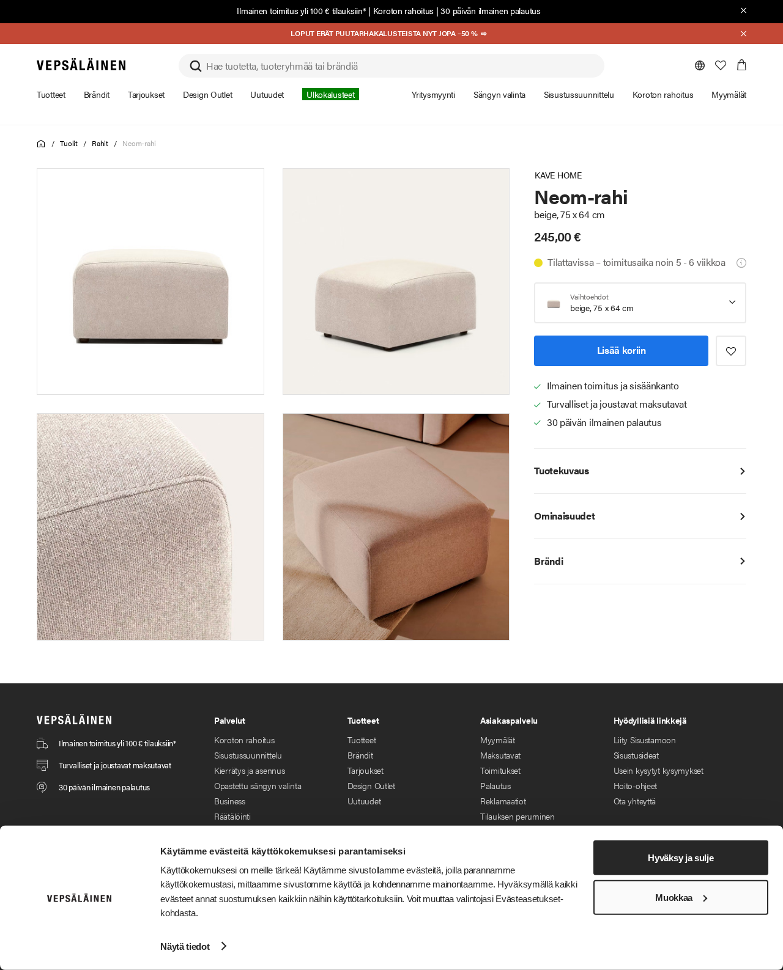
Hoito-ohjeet (636, 785)
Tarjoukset (365, 770)
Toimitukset (500, 770)
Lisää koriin (621, 350)
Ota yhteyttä (635, 801)
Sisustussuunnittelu (248, 755)
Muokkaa (673, 897)
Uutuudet (364, 801)
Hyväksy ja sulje (680, 858)
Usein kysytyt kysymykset (658, 770)
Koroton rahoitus (403, 10)
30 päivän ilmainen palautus (490, 10)
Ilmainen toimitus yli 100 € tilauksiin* (301, 10)
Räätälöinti (232, 816)
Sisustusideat (636, 755)
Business (229, 801)
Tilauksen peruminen (517, 816)
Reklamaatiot (503, 801)
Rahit (100, 143)
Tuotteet (361, 739)
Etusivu (41, 144)
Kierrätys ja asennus (249, 770)
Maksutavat (500, 755)
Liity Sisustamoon (645, 739)
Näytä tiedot (184, 946)
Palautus (495, 785)
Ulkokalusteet (330, 94)
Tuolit (69, 143)
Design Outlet (371, 785)
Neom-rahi (139, 143)
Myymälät (497, 739)
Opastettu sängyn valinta (257, 785)
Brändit (360, 755)
